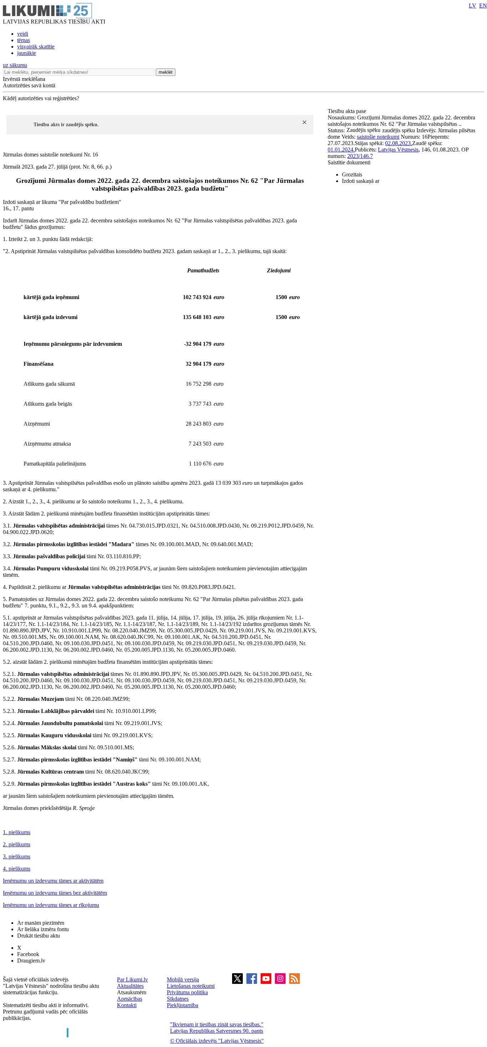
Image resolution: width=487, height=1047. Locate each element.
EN (483, 5)
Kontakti (127, 1005)
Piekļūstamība (182, 1005)
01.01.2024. (341, 150)
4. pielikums (16, 869)
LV (472, 5)
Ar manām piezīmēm (40, 923)
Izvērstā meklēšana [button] (24, 79)
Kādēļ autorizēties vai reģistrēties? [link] (41, 98)
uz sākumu (15, 65)
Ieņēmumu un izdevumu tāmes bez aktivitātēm (55, 893)
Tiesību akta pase (348, 111)
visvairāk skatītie (36, 46)
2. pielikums (16, 844)
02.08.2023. (398, 143)
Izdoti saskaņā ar (360, 181)
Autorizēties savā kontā (29, 85)
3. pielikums (16, 856)
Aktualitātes (130, 986)
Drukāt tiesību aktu (38, 936)
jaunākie (26, 53)
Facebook (28, 954)
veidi (22, 34)
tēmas (23, 40)
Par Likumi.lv (132, 979)
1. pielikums (16, 832)
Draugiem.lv (31, 961)
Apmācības (129, 999)
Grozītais (352, 174)
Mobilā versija (183, 979)
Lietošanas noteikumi (191, 986)
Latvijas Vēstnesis (398, 150)
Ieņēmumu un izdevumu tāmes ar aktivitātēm (53, 881)
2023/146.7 (360, 156)
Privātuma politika (187, 992)
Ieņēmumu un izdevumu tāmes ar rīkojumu (51, 905)
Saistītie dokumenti (349, 162)
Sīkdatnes (178, 999)
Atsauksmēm (131, 992)
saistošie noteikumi (378, 137)
